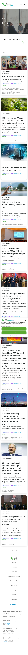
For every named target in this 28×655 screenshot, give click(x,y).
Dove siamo (14, 571)
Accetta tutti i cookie (14, 329)
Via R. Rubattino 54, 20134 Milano (10, 621)
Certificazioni (14, 585)
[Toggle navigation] (24, 5)
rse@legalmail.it (8, 624)
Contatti (14, 562)
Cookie (11, 335)
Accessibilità (14, 599)
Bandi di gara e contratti (14, 576)
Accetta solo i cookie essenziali (14, 333)
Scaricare (5, 641)
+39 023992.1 (7, 623)
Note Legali (14, 567)
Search (23, 42)
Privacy (15, 335)
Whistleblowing (14, 580)
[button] (26, 320)
